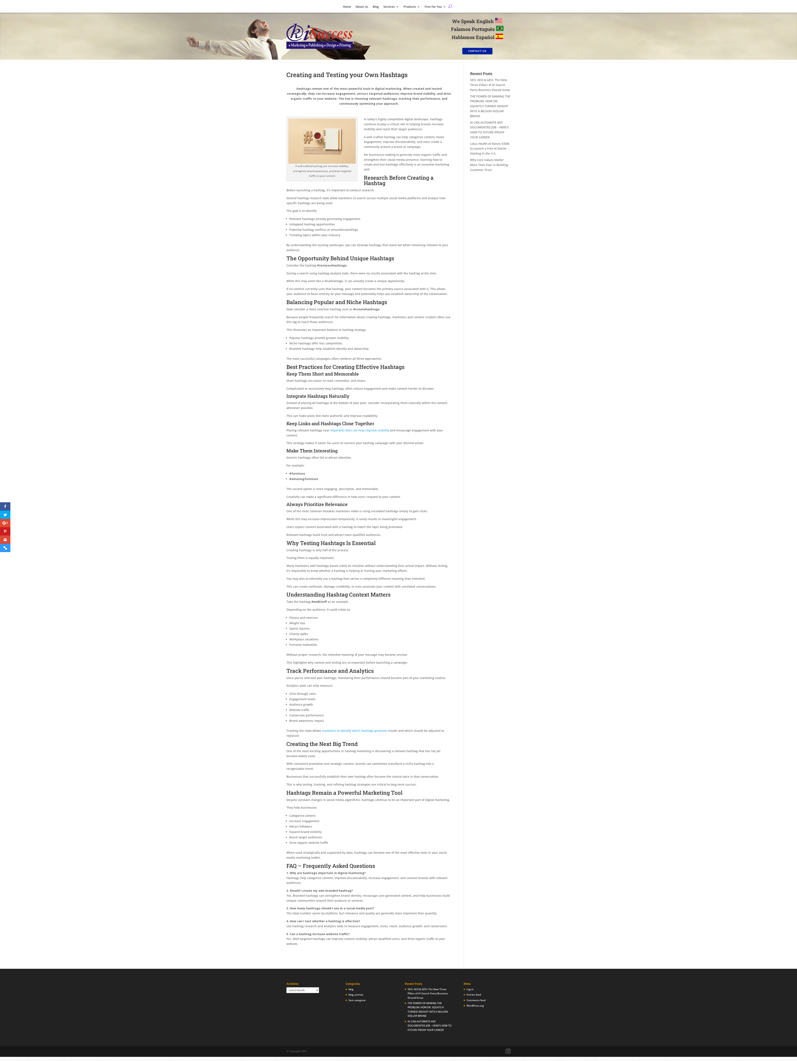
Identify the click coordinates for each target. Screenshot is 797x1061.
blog (350, 989)
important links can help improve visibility (359, 430)
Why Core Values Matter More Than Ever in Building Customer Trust (489, 165)
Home (347, 8)
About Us (362, 8)
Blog (376, 8)
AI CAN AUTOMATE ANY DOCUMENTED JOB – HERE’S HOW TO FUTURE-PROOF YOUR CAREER (429, 1026)
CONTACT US (477, 51)
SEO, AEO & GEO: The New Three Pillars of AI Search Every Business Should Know (490, 85)
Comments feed (476, 1000)
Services (389, 8)
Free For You (433, 8)
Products (409, 8)
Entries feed (474, 994)
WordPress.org (475, 1005)
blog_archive (355, 994)
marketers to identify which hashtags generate (354, 731)
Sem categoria (356, 1000)
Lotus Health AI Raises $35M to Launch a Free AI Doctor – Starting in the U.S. (489, 149)
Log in (470, 989)
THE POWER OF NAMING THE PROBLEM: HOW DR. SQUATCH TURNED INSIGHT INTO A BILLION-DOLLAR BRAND (490, 106)
